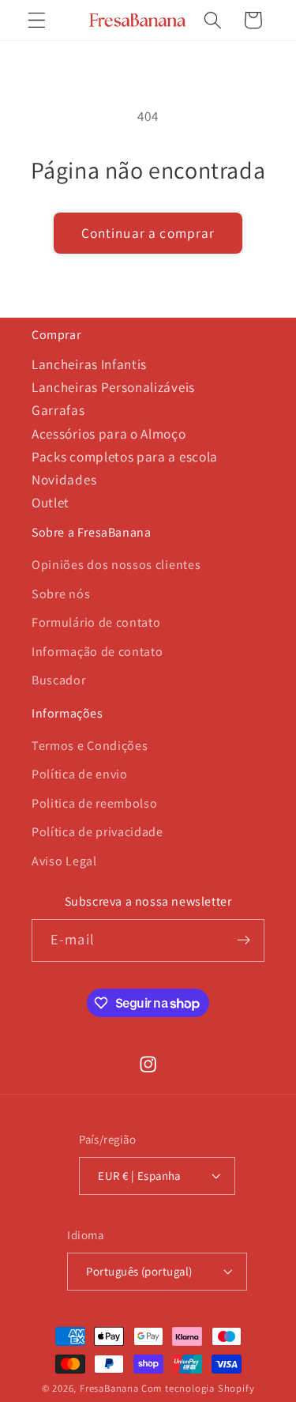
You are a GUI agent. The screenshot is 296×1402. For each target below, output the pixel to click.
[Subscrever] (243, 940)
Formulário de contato (96, 622)
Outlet (50, 502)
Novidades (64, 479)
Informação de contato (97, 651)
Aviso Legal (64, 861)
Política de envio (80, 774)
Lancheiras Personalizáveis (113, 387)
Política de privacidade (97, 831)
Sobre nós (61, 594)
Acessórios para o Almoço (109, 433)
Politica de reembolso (95, 803)
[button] (37, 20)
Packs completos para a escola (125, 456)
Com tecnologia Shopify (198, 1388)
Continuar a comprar (148, 233)
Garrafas (58, 410)
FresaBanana (109, 1388)
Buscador (59, 680)
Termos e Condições (90, 745)
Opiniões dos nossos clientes (116, 564)
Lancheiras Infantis (89, 364)
